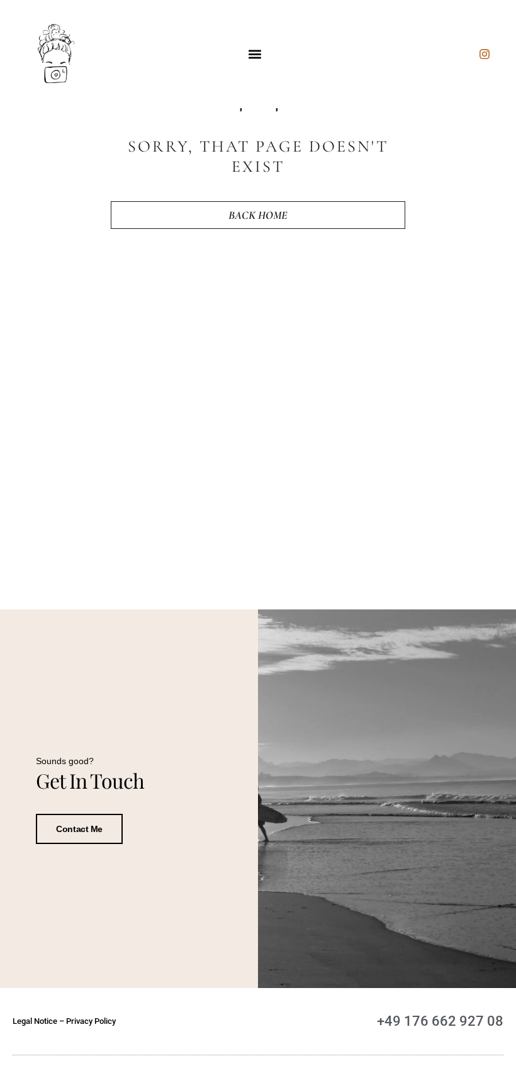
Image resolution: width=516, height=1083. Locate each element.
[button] (255, 54)
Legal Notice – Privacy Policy (64, 1021)
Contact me (79, 829)
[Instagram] (484, 54)
